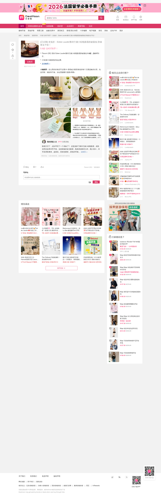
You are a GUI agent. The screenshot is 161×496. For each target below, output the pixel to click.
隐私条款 (39, 481)
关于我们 (22, 476)
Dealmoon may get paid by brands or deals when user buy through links (42, 492)
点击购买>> (46, 63)
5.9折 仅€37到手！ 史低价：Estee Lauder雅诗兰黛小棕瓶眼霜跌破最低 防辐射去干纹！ (67, 35)
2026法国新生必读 (35, 26)
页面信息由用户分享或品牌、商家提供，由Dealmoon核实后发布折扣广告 (42, 489)
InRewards (96, 485)
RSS (126, 477)
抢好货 (60, 26)
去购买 (30, 61)
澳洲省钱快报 (78, 485)
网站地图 (22, 481)
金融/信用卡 (50, 30)
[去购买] (55, 91)
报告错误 (97, 167)
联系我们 (33, 476)
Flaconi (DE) (88, 167)
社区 (90, 26)
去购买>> (84, 152)
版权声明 (57, 476)
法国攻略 (49, 26)
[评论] (13, 45)
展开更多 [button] (60, 268)
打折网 (29, 17)
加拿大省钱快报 (43, 485)
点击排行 (70, 26)
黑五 (87, 485)
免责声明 (45, 476)
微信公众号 (119, 477)
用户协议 (30, 481)
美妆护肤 (27, 35)
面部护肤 (35, 35)
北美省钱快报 (30, 485)
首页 (22, 26)
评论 (96, 182)
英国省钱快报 (56, 485)
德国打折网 (67, 485)
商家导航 (81, 26)
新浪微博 (112, 477)
